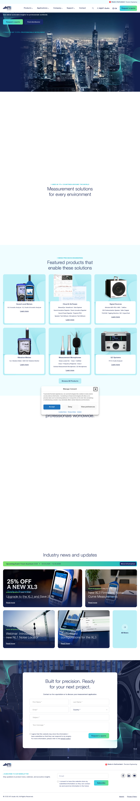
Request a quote (13, 22)
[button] (95, 389)
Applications (42, 8)
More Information (128, 564)
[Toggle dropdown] (32, 8)
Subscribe (101, 783)
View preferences (88, 407)
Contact (82, 8)
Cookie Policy (63, 411)
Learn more (24, 311)
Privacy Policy (72, 411)
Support (70, 8)
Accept (52, 407)
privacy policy (66, 739)
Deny (70, 407)
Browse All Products (70, 381)
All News (124, 633)
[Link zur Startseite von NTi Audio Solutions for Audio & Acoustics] (7, 8)
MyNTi (104, 8)
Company (57, 8)
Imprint (79, 411)
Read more (10, 603)
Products (27, 8)
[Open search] (93, 8)
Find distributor (33, 22)
